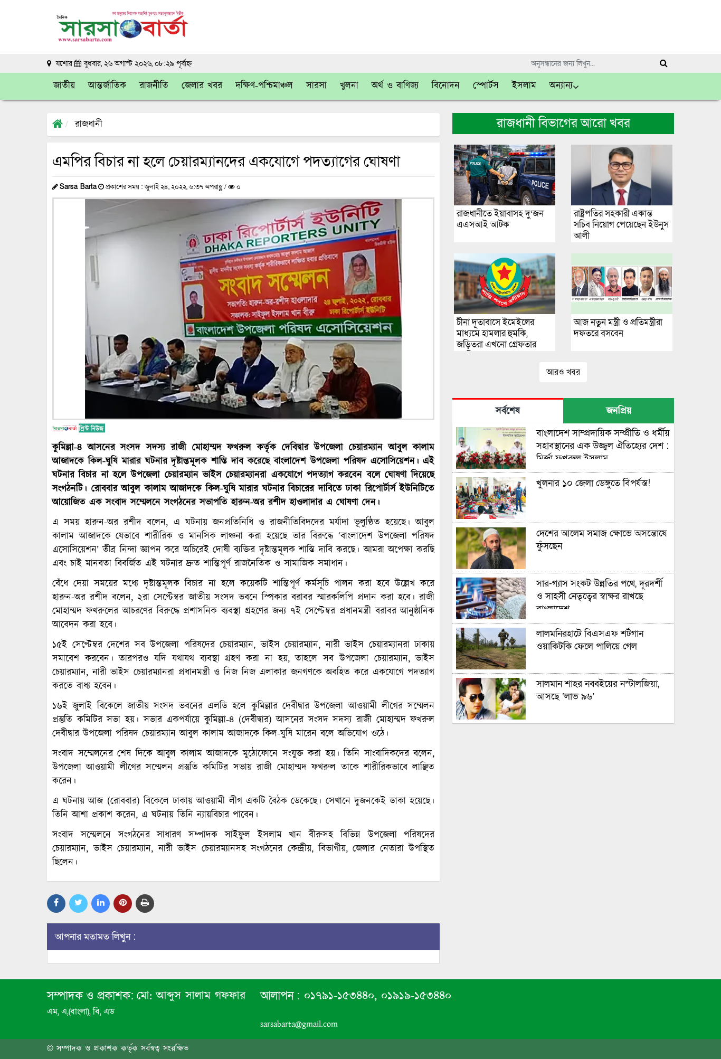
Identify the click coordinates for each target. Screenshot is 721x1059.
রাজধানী (88, 124)
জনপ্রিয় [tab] (618, 411)
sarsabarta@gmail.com (299, 1024)
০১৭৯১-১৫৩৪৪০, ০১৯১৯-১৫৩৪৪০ (375, 996)
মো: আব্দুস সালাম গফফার (191, 996)
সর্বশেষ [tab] (508, 411)
